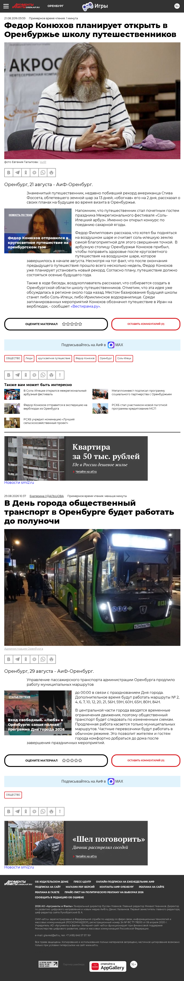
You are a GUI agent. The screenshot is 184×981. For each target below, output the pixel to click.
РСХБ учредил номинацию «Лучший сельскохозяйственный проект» (49, 421)
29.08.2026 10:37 (15, 496)
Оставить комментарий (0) (145, 324)
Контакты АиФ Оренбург (117, 887)
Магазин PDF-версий (80, 887)
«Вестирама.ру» (85, 306)
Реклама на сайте (151, 887)
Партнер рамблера (73, 964)
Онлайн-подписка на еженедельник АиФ (125, 881)
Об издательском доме (51, 881)
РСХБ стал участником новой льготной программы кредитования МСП (139, 406)
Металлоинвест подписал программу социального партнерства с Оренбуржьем (142, 392)
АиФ (43, 162)
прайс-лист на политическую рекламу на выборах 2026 (104, 892)
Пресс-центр (82, 881)
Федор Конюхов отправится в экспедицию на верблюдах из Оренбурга (55, 406)
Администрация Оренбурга (23, 648)
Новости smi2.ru (19, 482)
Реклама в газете (47, 892)
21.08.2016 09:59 (14, 18)
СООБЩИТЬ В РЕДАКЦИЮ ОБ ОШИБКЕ (59, 897)
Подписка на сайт (48, 887)
